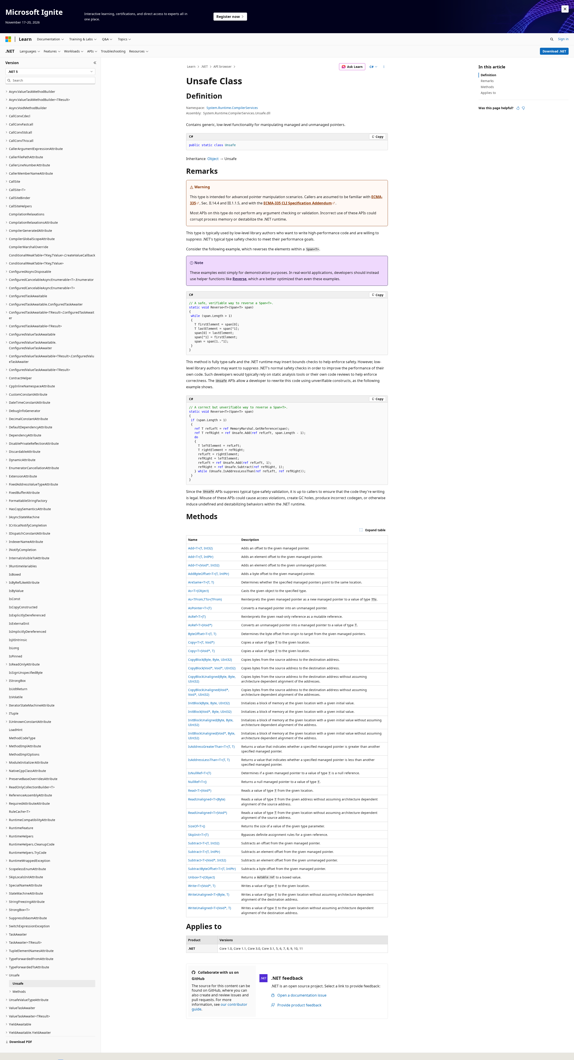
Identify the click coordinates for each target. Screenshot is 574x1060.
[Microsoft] (8, 39)
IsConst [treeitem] (14, 599)
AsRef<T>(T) (197, 616)
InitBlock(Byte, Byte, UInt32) (209, 703)
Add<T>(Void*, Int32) (203, 565)
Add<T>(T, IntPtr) (200, 557)
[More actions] (384, 66)
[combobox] (50, 71)
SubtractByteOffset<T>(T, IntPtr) (212, 869)
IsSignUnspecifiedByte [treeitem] (26, 672)
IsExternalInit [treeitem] (19, 623)
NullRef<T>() (197, 782)
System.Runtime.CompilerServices (232, 108)
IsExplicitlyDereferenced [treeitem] (27, 615)
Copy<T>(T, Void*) (201, 642)
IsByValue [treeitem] (16, 591)
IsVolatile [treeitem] (16, 697)
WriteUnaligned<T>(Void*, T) (209, 908)
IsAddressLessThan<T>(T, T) (209, 760)
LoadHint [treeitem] (15, 730)
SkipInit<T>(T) (198, 834)
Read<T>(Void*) (199, 790)
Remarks (487, 81)
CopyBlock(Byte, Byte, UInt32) (210, 659)
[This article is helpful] (518, 108)
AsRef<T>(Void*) (200, 625)
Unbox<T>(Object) (201, 877)
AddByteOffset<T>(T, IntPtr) (208, 574)
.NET (204, 66)
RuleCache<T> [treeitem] (19, 811)
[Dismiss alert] (565, 9)
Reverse (239, 278)
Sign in (563, 39)
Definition (488, 75)
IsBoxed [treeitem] (15, 574)
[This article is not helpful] (523, 108)
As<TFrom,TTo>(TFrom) (205, 599)
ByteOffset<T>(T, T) (202, 634)
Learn (191, 66)
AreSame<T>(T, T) (201, 582)
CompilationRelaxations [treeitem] (26, 214)
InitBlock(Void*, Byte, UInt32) (209, 711)
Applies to (488, 93)
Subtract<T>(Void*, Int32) (207, 860)
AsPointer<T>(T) (199, 608)
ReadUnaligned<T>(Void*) (207, 813)
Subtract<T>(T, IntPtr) (204, 852)
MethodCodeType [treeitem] (22, 738)
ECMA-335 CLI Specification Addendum (297, 203)
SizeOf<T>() (196, 826)
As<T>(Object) (198, 591)
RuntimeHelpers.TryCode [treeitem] (27, 852)
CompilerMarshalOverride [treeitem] (28, 247)
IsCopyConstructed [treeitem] (23, 607)
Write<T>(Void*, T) (201, 886)
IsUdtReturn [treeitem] (18, 689)
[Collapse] (95, 62)
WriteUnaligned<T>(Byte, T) (208, 894)
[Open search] (551, 39)
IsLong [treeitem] (14, 648)
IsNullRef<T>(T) (199, 773)
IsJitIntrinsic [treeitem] (18, 640)
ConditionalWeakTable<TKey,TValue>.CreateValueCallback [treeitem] (52, 255)
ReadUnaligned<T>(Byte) (206, 799)
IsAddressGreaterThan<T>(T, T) (211, 746)
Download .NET (554, 51)
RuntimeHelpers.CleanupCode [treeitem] (31, 844)
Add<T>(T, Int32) (200, 548)
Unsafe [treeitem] (18, 983)
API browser (222, 66)
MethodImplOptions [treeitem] (24, 754)
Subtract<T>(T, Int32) (203, 843)
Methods (487, 87)
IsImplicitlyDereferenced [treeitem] (27, 631)
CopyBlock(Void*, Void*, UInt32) (211, 668)
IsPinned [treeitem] (15, 656)
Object (213, 158)
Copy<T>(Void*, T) (201, 651)
